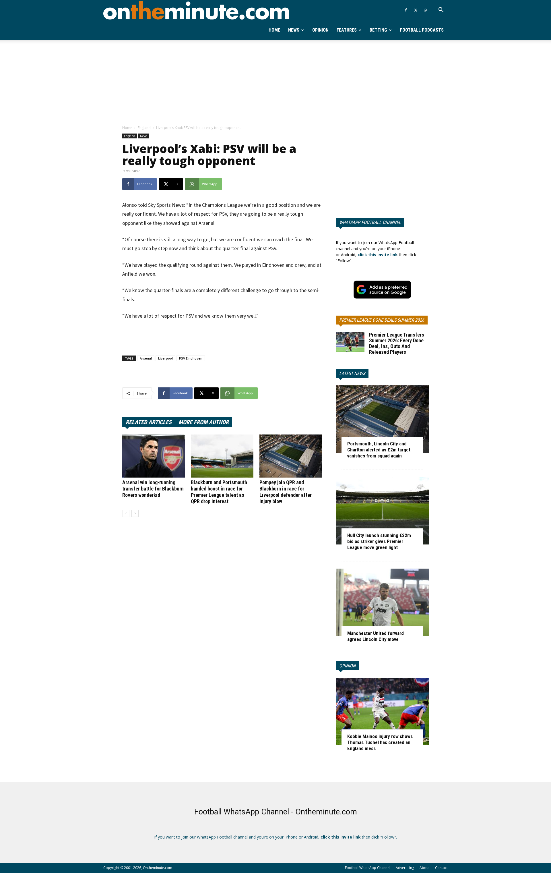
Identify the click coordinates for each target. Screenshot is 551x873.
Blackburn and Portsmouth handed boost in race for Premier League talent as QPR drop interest (219, 491)
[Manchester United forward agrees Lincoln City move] (382, 602)
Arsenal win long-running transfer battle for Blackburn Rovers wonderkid (153, 488)
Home (274, 30)
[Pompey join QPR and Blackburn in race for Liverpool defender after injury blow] (290, 456)
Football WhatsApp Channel (367, 867)
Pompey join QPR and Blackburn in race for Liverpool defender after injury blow (285, 491)
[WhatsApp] (425, 10)
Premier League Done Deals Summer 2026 (381, 320)
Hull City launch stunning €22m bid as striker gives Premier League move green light (379, 541)
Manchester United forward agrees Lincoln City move (375, 636)
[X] (415, 10)
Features (347, 30)
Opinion (320, 30)
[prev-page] (125, 513)
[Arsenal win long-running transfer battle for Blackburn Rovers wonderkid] (153, 456)
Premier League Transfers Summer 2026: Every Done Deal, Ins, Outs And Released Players (396, 343)
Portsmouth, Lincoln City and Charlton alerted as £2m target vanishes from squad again (378, 450)
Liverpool (165, 358)
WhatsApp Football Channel (370, 222)
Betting (378, 30)
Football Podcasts (422, 30)
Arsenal (146, 358)
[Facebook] (405, 10)
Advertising (405, 867)
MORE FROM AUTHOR (204, 422)
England (144, 127)
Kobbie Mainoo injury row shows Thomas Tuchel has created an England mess (380, 742)
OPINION (347, 666)
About (425, 867)
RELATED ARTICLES (149, 422)
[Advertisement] (275, 83)
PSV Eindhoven (190, 358)
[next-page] (135, 513)
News (293, 30)
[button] (441, 10)
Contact (441, 867)
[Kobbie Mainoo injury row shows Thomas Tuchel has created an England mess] (382, 711)
